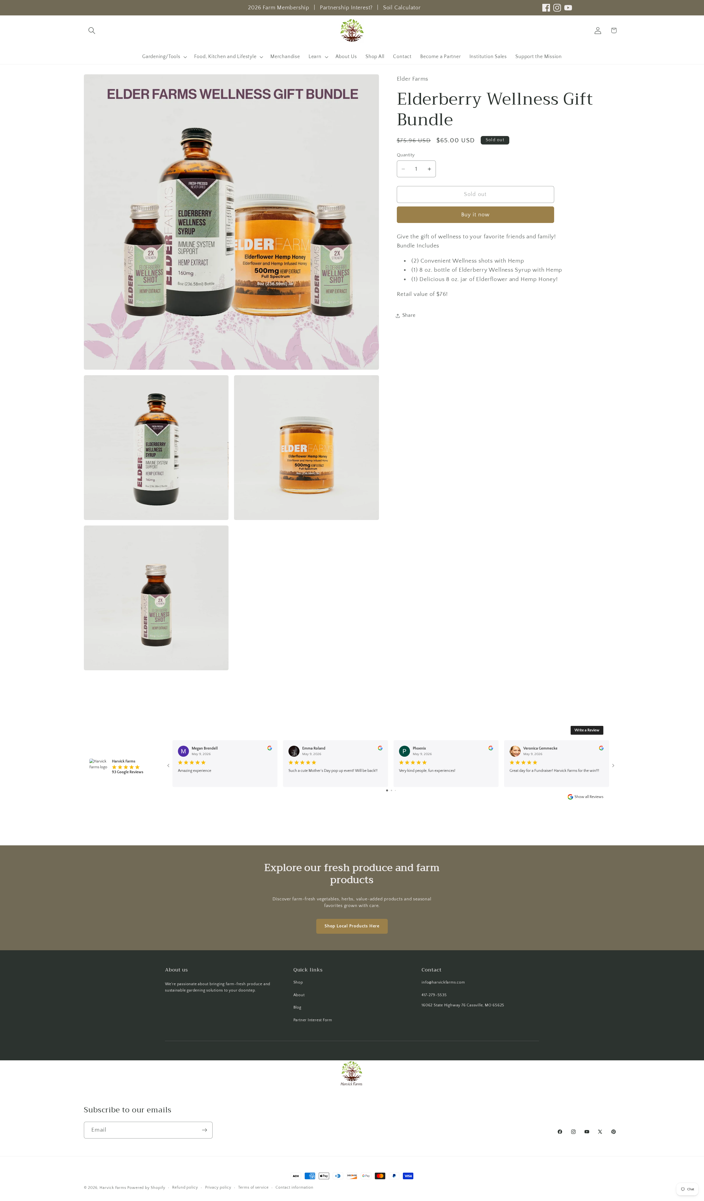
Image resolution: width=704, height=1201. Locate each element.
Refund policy (185, 1187)
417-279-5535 (434, 995)
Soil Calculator (402, 8)
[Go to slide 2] (391, 790)
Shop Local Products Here (352, 926)
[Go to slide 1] (387, 790)
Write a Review (587, 730)
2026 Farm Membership (278, 8)
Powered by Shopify (146, 1188)
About (299, 995)
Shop (298, 982)
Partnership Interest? (346, 8)
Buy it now (475, 215)
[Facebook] (546, 8)
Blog (297, 1007)
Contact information (294, 1187)
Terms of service (253, 1187)
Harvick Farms (113, 1188)
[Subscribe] (204, 1130)
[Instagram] (557, 8)
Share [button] (409, 315)
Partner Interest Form (312, 1020)
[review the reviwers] (269, 749)
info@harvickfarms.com (443, 982)
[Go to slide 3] (395, 790)
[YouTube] (568, 8)
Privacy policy (218, 1187)
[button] (92, 30)
